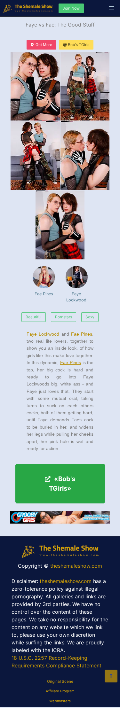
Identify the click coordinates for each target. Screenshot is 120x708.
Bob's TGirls (78, 44)
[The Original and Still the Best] (60, 521)
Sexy (89, 317)
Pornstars (63, 317)
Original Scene (60, 681)
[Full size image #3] (85, 155)
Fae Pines (44, 294)
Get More (44, 44)
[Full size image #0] (35, 86)
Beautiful (34, 317)
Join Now (71, 8)
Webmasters (60, 701)
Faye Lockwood (76, 297)
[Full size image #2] (35, 155)
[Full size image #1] (85, 86)
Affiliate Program (60, 691)
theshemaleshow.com (76, 566)
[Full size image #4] (60, 225)
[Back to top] (111, 676)
